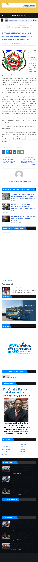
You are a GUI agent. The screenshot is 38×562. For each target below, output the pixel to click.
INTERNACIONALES (7, 449)
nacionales (15, 26)
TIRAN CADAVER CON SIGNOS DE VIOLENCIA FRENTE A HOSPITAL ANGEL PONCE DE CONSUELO (21, 490)
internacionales (10, 147)
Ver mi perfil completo (18, 294)
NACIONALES (23, 449)
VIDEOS (4, 454)
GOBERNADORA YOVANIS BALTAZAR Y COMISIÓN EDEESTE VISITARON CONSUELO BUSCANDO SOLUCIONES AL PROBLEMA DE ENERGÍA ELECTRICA (23, 480)
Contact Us (25, 556)
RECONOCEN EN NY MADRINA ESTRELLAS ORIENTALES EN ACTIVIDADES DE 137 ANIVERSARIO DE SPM (23, 207)
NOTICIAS (5, 452)
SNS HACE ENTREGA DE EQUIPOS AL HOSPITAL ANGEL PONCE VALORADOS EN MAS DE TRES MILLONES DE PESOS (23, 196)
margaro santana (8, 43)
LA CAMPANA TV (17, 288)
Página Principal (6, 26)
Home (12, 556)
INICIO (21, 447)
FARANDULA (23, 444)
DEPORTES (5, 444)
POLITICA (22, 452)
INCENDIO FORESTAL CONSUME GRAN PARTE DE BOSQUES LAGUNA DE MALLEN (23, 218)
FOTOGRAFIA (6, 447)
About (18, 556)
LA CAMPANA (24, 559)
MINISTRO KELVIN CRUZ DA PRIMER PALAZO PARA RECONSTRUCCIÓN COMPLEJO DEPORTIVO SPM (22, 469)
